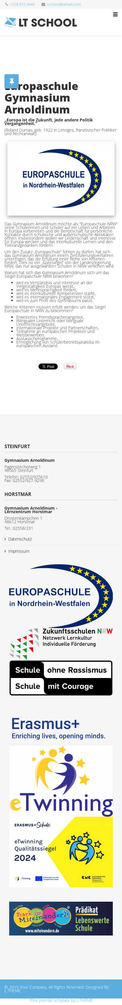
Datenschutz (20, 539)
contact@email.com (64, 4)
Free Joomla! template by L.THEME (61, 1000)
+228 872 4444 (22, 4)
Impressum (18, 551)
